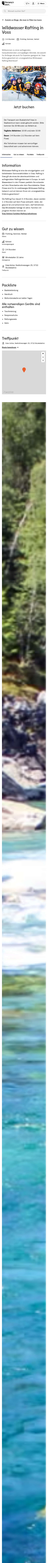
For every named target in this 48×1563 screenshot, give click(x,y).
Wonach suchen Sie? (16, 11)
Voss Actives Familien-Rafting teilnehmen (19, 214)
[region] (24, 372)
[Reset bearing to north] (43, 360)
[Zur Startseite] (9, 3)
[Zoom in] (43, 353)
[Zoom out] (43, 357)
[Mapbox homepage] (8, 392)
